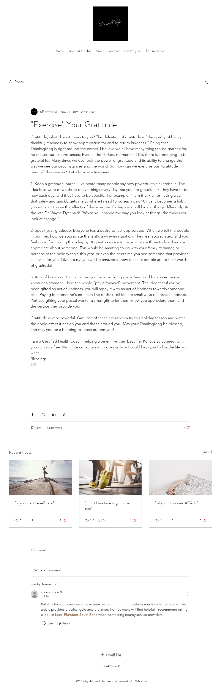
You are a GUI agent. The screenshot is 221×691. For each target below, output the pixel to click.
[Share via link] (64, 414)
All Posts (16, 82)
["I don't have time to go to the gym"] (110, 477)
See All (207, 452)
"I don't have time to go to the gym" (107, 505)
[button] (206, 82)
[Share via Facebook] (33, 414)
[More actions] (187, 111)
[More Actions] (187, 594)
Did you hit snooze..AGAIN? (177, 503)
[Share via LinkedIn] (54, 414)
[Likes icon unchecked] (44, 623)
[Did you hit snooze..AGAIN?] (180, 477)
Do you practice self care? (34, 503)
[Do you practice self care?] (40, 477)
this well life (111, 654)
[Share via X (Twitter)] (43, 414)
